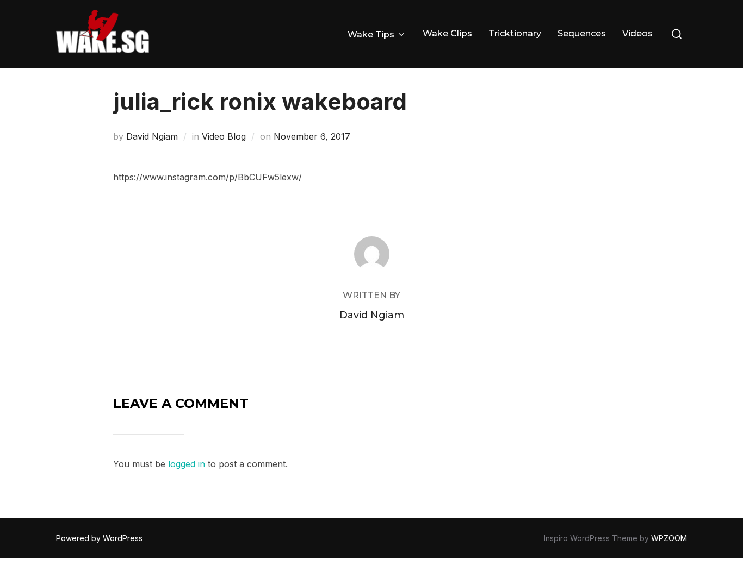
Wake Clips (447, 33)
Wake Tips (371, 34)
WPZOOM (669, 538)
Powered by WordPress (99, 538)
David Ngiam (152, 136)
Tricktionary (514, 33)
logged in (186, 464)
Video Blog (224, 136)
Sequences (582, 33)
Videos (637, 33)
